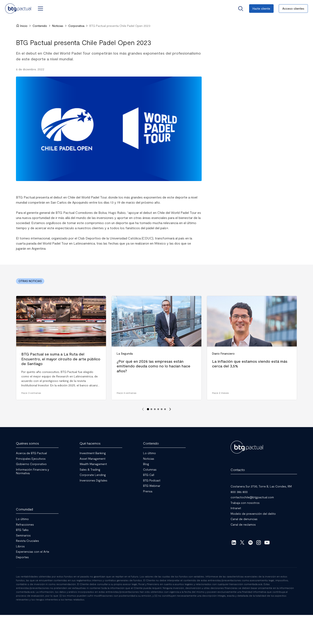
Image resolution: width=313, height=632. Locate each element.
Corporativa (76, 26)
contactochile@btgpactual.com (252, 497)
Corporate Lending (93, 475)
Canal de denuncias (244, 519)
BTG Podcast (151, 480)
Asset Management (92, 458)
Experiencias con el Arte (32, 551)
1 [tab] (148, 409)
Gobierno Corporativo (31, 464)
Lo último (149, 453)
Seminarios (23, 535)
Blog (146, 464)
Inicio (23, 26)
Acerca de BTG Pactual (31, 453)
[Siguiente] (170, 409)
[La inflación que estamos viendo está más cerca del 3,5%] (252, 348)
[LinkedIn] (234, 542)
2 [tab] (151, 409)
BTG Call (148, 475)
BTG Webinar (151, 485)
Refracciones (25, 524)
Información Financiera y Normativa (32, 471)
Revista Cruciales (27, 540)
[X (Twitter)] (242, 542)
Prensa (147, 491)
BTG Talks (22, 530)
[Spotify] (250, 542)
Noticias (57, 26)
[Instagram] (259, 542)
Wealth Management (93, 464)
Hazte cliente (261, 8)
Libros (20, 546)
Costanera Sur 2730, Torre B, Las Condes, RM (261, 486)
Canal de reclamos (243, 524)
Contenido (40, 26)
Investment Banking (93, 453)
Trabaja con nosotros (245, 502)
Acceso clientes (293, 8)
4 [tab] (158, 409)
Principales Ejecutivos (31, 458)
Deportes (22, 557)
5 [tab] (161, 409)
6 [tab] (165, 409)
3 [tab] (154, 409)
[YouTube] (267, 542)
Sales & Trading (90, 469)
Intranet (236, 508)
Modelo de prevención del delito (253, 513)
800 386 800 (239, 491)
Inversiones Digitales (93, 480)
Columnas (149, 469)
